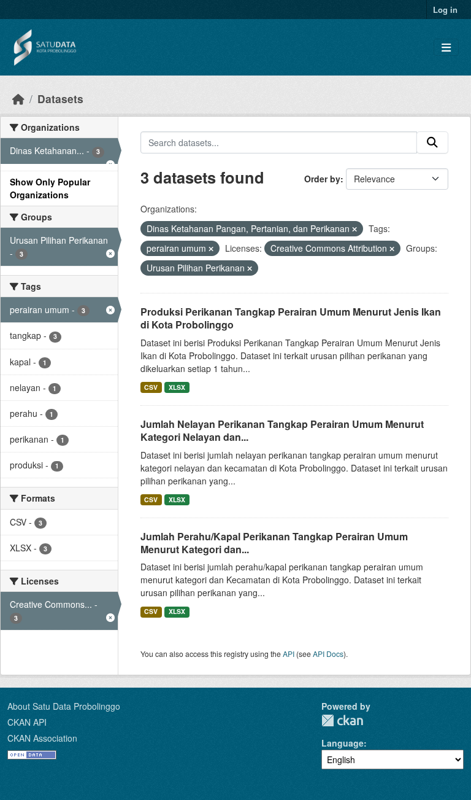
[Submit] (432, 142)
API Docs (328, 653)
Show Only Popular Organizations (50, 188)
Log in (445, 9)
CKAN (342, 720)
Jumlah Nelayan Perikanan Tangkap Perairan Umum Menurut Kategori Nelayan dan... (282, 430)
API (288, 653)
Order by (322, 179)
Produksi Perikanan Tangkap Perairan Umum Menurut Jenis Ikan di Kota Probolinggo (290, 318)
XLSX (177, 387)
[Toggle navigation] (446, 47)
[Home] (18, 98)
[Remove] (354, 229)
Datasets (60, 98)
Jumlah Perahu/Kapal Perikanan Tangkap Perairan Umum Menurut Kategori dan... (274, 542)
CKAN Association (42, 738)
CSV (151, 387)
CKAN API (27, 722)
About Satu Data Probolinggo (63, 706)
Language (342, 743)
